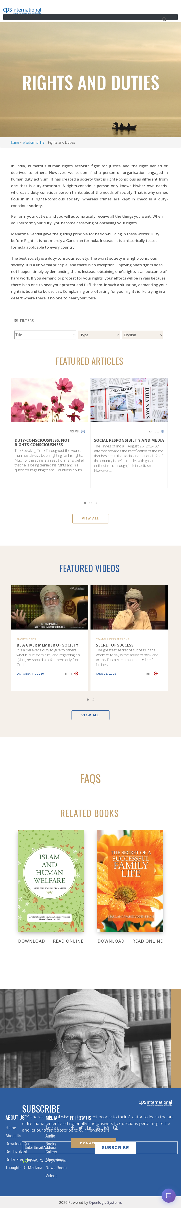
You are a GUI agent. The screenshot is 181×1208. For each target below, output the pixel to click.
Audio (51, 1136)
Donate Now (93, 1143)
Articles (52, 1128)
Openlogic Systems (105, 1202)
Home (14, 142)
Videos (52, 1176)
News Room (57, 1168)
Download (31, 941)
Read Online (68, 941)
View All (90, 518)
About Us (14, 1136)
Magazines (55, 1160)
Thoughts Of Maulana (24, 1167)
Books (51, 1144)
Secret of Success (115, 645)
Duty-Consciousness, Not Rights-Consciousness (42, 442)
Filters (26, 320)
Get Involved (17, 1151)
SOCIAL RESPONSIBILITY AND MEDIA (129, 440)
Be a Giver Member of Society (47, 645)
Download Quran (20, 1143)
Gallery (52, 1152)
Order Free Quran (21, 1159)
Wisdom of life (34, 142)
